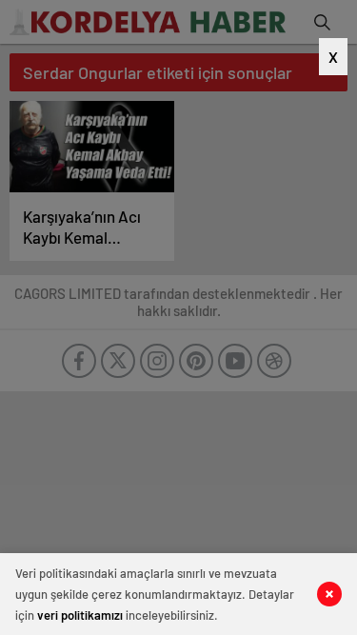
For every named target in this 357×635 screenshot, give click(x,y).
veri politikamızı (80, 615)
